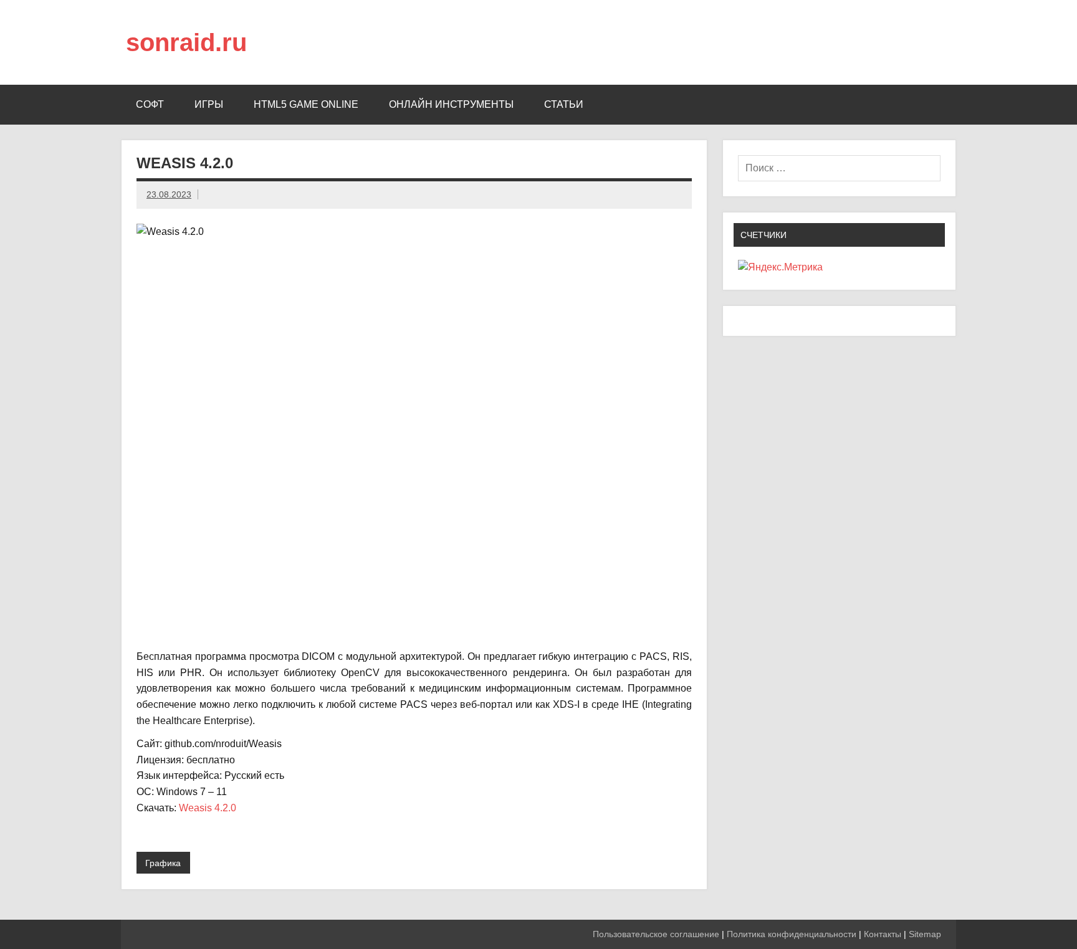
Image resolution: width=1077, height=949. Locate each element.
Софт (150, 104)
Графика (163, 863)
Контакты (882, 934)
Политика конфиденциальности (791, 934)
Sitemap (925, 934)
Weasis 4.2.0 (207, 808)
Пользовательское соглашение (656, 934)
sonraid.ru (186, 42)
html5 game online (306, 104)
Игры (208, 104)
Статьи (563, 104)
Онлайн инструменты (451, 104)
